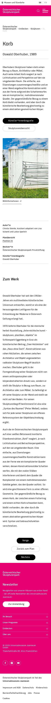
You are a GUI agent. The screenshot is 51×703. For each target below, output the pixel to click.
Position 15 (8, 241)
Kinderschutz (41, 688)
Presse (37, 693)
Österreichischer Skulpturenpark (10, 28)
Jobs (30, 693)
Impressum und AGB (12, 688)
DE (40, 3)
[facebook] (5, 663)
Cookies (6, 698)
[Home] (12, 10)
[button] (38, 11)
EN (45, 3)
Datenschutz (28, 688)
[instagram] (11, 663)
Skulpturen (35, 29)
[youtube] (18, 663)
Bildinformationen (11, 201)
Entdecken (23, 29)
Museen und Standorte (14, 3)
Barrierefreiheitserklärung (14, 693)
